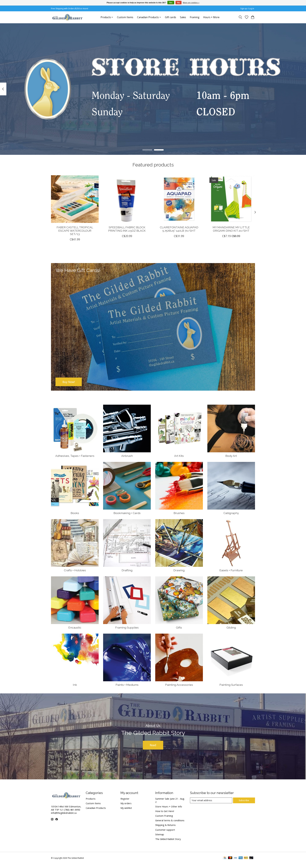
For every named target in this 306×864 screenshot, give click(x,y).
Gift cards (170, 17)
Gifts (179, 627)
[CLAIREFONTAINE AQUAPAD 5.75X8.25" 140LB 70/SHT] (179, 199)
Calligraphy (231, 513)
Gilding (231, 627)
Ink (75, 684)
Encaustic (74, 627)
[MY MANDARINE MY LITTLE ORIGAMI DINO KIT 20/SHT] (231, 199)
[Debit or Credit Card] (251, 858)
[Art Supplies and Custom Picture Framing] (67, 17)
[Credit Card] (225, 858)
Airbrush (127, 455)
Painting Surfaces (231, 684)
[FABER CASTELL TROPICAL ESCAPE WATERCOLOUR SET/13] (75, 199)
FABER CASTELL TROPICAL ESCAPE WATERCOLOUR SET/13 (75, 231)
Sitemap (159, 834)
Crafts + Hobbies (75, 570)
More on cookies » (191, 3)
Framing (194, 17)
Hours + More (211, 17)
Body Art (231, 455)
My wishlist (126, 807)
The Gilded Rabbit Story (168, 839)
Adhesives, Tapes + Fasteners (74, 455)
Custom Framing (164, 815)
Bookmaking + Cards (127, 513)
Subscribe (244, 800)
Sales (183, 17)
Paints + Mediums (127, 684)
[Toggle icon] (240, 17)
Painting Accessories (179, 684)
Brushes (179, 513)
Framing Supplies (127, 627)
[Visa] (235, 858)
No (178, 3)
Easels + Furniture (231, 570)
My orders (125, 803)
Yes (170, 3)
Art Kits (179, 455)
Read (153, 745)
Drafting (127, 570)
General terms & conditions (169, 820)
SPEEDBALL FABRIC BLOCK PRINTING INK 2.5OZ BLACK (127, 229)
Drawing (179, 570)
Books (75, 513)
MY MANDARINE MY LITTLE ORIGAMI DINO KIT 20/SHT (231, 229)
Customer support (165, 829)
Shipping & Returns (165, 825)
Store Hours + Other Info (168, 806)
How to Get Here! (164, 811)
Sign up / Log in (247, 8)
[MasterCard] (230, 858)
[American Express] (241, 858)
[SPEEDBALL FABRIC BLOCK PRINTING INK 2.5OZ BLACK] (127, 199)
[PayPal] (246, 858)
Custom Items (125, 17)
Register (124, 798)
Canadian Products (96, 807)
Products (90, 798)
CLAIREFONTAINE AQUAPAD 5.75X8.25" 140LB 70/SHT (179, 229)
